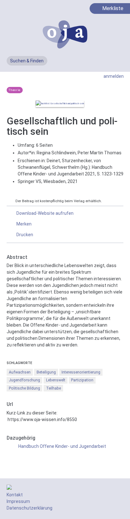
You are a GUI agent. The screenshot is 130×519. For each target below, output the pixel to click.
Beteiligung (46, 372)
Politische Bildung (24, 388)
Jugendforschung (24, 380)
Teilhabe (53, 388)
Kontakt (15, 494)
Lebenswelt (55, 380)
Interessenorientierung (81, 372)
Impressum (18, 501)
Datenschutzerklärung (29, 507)
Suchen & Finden (27, 60)
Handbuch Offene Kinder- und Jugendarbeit (62, 446)
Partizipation (82, 380)
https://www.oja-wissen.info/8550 (42, 419)
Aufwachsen (20, 372)
